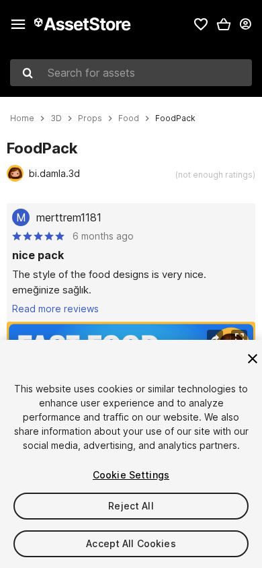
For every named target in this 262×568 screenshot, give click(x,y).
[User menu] (245, 24)
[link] (201, 24)
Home (22, 118)
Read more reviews (55, 308)
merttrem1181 (68, 217)
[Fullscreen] (239, 338)
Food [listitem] (128, 118)
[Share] (215, 338)
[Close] (253, 359)
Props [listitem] (90, 118)
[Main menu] (18, 24)
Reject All (130, 505)
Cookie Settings (131, 475)
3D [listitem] (56, 118)
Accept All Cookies (131, 543)
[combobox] (131, 72)
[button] (224, 24)
